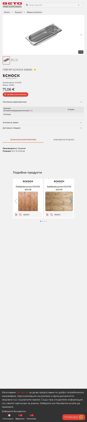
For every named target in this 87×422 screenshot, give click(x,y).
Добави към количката (16, 94)
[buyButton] (16, 215)
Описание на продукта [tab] (63, 140)
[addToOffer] (20, 215)
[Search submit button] (78, 5)
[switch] (21, 415)
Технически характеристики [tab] (23, 140)
